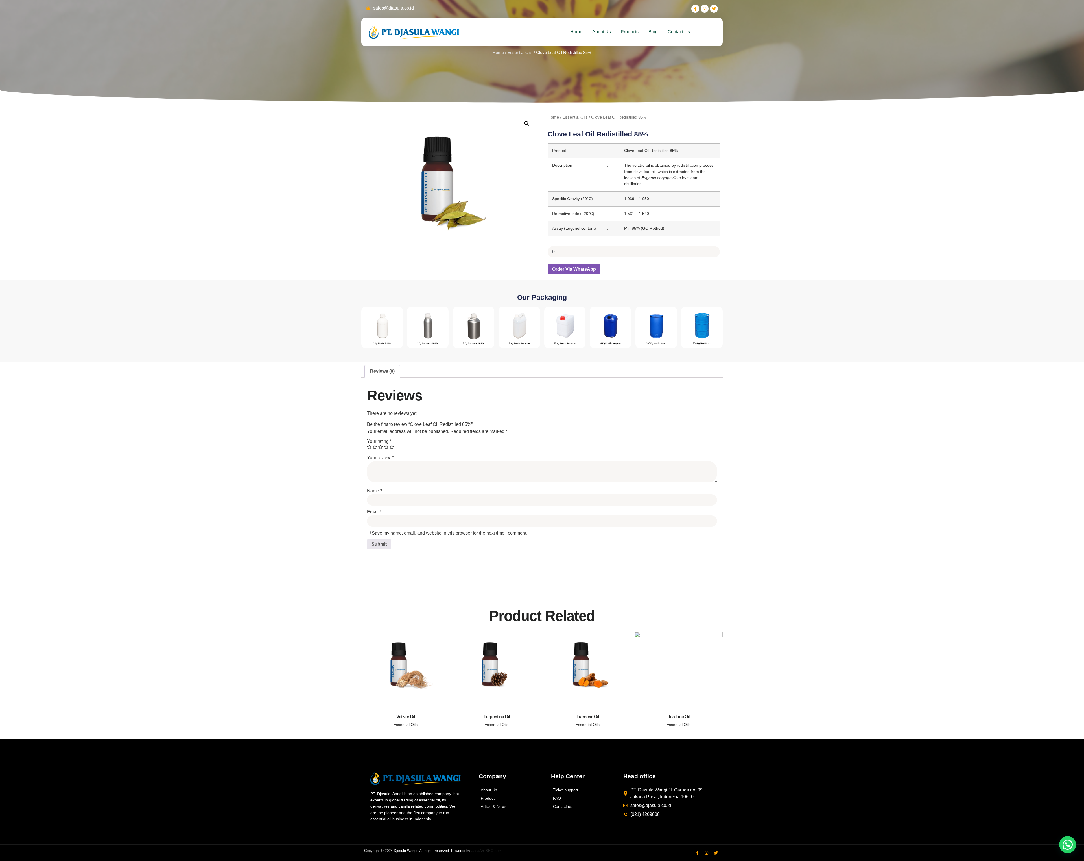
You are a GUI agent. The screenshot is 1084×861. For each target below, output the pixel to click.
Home (576, 31)
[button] (527, 123)
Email (374, 511)
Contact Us (679, 31)
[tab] (382, 371)
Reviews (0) (382, 371)
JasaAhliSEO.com (486, 851)
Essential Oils (520, 52)
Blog (653, 31)
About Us (601, 31)
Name (374, 490)
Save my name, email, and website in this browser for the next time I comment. (449, 533)
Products (630, 31)
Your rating (379, 441)
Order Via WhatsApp (574, 269)
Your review (380, 457)
